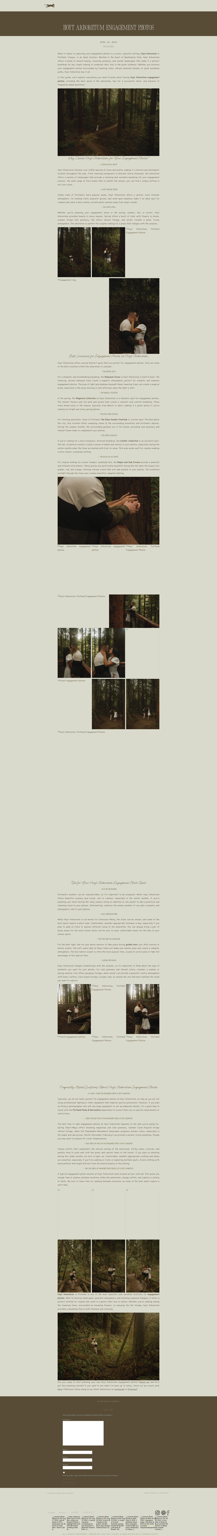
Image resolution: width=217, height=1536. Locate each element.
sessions (108, 46)
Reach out (145, 1382)
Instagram (119, 1389)
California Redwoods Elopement (60, 1493)
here (60, 1389)
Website (65, 1465)
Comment (67, 1419)
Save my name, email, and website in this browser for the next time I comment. (90, 1475)
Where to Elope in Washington (156, 1493)
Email (65, 1457)
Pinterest (132, 1389)
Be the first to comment (108, 1401)
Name (65, 1449)
